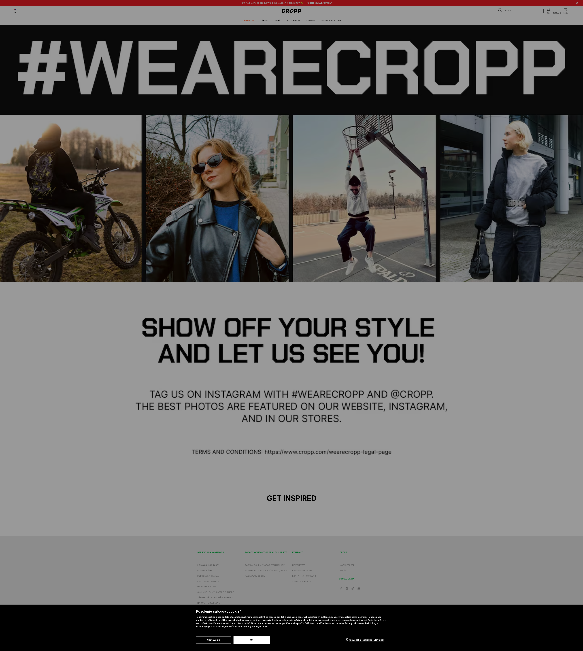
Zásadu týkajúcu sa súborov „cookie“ (214, 626)
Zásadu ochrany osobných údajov (251, 626)
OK (251, 640)
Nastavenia (213, 640)
